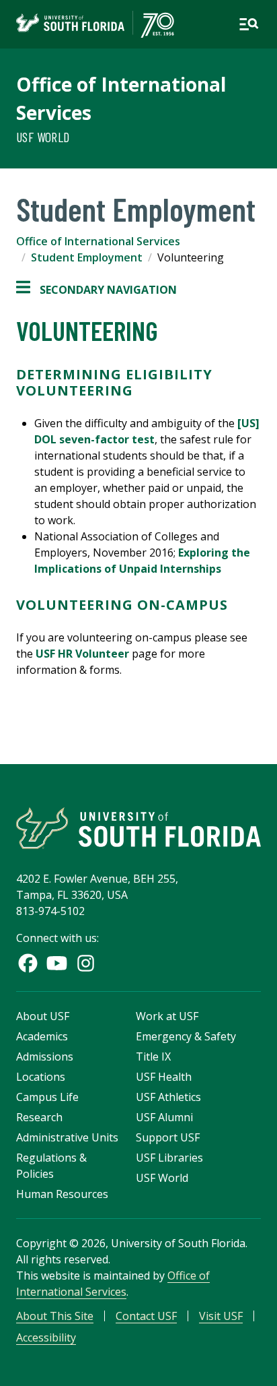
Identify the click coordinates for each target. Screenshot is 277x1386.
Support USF (168, 1137)
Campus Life (47, 1097)
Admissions (44, 1056)
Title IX (153, 1056)
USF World (43, 137)
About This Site (54, 1316)
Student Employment (87, 257)
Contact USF (146, 1316)
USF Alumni (164, 1117)
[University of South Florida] (138, 828)
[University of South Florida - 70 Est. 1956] (95, 24)
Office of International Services (98, 241)
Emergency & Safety (186, 1036)
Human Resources (62, 1194)
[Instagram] (85, 963)
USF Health (164, 1076)
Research (39, 1117)
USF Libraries (169, 1157)
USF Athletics (168, 1097)
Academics (42, 1036)
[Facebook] (28, 963)
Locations (40, 1076)
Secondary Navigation (96, 290)
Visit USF (221, 1316)
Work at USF (167, 1016)
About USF (42, 1016)
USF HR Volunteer (82, 653)
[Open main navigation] (249, 24)
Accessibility (46, 1337)
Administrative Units (67, 1137)
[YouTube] (57, 963)
